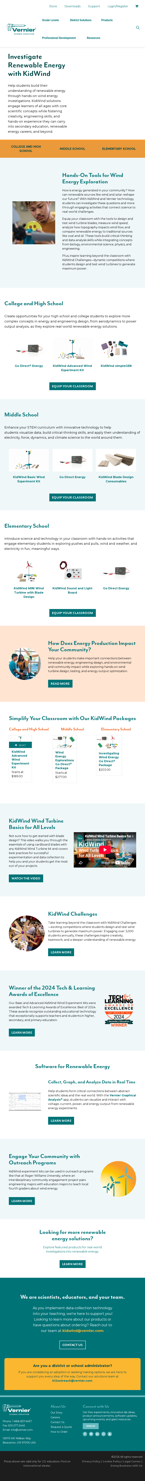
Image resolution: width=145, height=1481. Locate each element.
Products (107, 20)
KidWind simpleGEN (116, 366)
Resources (93, 38)
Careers (55, 1417)
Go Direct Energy (29, 366)
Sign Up (90, 1426)
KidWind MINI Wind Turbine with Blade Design (29, 593)
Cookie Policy (112, 1461)
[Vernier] (21, 29)
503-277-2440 (16, 1425)
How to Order (59, 1431)
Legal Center (132, 1461)
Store (53, 6)
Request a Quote (61, 1427)
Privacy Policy (91, 1461)
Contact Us (57, 1422)
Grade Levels (50, 20)
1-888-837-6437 (22, 1421)
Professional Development (59, 38)
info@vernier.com (22, 1429)
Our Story (56, 1412)
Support (94, 6)
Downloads (72, 6)
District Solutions (80, 20)
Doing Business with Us (126, 1465)
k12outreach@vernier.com (72, 1380)
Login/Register (118, 6)
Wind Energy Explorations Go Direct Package (64, 760)
